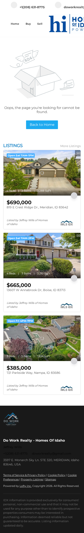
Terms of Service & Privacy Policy (24, 475)
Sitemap (50, 479)
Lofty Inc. (26, 486)
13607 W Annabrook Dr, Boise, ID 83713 (36, 290)
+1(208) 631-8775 (15, 453)
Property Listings (32, 479)
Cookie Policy (56, 475)
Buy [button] (28, 23)
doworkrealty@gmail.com (51, 453)
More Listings (70, 146)
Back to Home (42, 125)
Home (15, 23)
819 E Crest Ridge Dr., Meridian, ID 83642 (37, 207)
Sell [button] (39, 23)
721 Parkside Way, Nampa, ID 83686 (33, 373)
